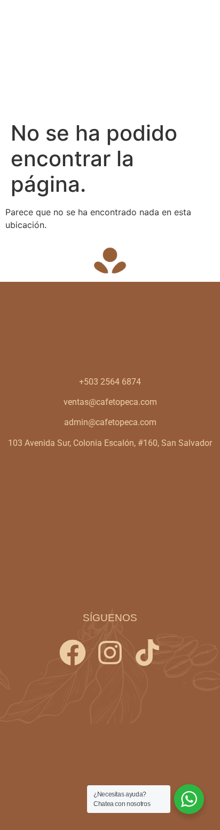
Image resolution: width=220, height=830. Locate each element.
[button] (200, 58)
